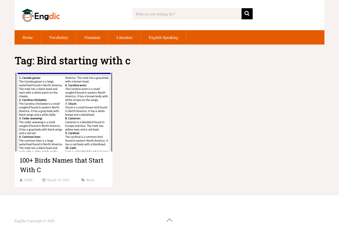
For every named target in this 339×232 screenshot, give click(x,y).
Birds (90, 179)
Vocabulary (58, 37)
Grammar (92, 37)
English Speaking (163, 37)
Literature (125, 37)
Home (28, 37)
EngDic (20, 220)
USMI (28, 179)
